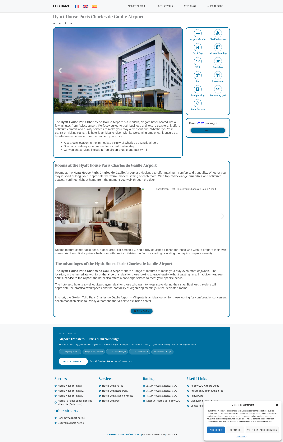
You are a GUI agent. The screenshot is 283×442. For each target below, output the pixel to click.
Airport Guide (215, 6)
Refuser (235, 429)
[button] (277, 404)
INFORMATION (157, 434)
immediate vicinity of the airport (95, 274)
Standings (190, 6)
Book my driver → (73, 361)
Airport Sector (136, 6)
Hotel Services (165, 6)
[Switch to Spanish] (94, 6)
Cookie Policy (241, 437)
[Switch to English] (85, 6)
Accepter (216, 429)
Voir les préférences (262, 429)
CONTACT (172, 434)
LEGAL (145, 434)
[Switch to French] (76, 6)
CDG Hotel (61, 6)
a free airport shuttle (114, 149)
